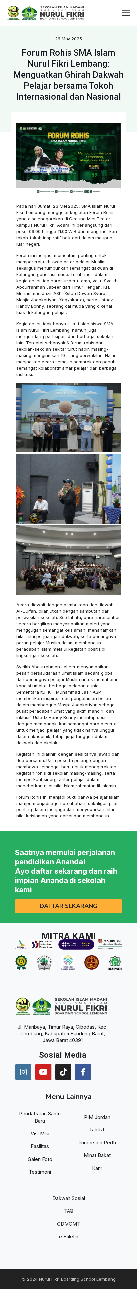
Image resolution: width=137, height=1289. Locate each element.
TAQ (68, 1211)
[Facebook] (83, 1072)
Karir (97, 1168)
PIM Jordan (97, 1117)
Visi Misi (40, 1133)
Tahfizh (97, 1130)
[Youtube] (43, 1072)
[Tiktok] (63, 1072)
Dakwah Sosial (68, 1198)
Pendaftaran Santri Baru (40, 1117)
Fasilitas (40, 1146)
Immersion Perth (97, 1142)
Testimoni (40, 1172)
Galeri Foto (40, 1159)
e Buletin (68, 1236)
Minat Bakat (97, 1155)
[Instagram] (23, 1072)
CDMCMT (68, 1224)
